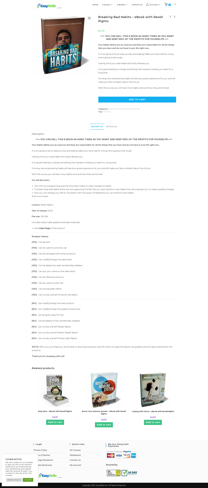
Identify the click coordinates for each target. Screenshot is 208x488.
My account (75, 465)
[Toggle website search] (175, 4)
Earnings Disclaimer (43, 460)
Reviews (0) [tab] (111, 126)
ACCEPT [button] (28, 480)
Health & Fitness (115, 109)
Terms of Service (42, 455)
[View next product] (174, 16)
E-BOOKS (106, 112)
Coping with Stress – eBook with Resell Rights (153, 411)
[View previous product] (170, 16)
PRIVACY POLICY (14, 480)
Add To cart (137, 99)
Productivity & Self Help (131, 109)
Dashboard (75, 455)
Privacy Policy (40, 450)
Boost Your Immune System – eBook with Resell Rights (104, 412)
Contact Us (75, 460)
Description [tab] (97, 126)
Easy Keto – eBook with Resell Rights (55, 411)
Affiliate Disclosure (43, 465)
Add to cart (55, 422)
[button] (89, 18)
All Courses (75, 450)
